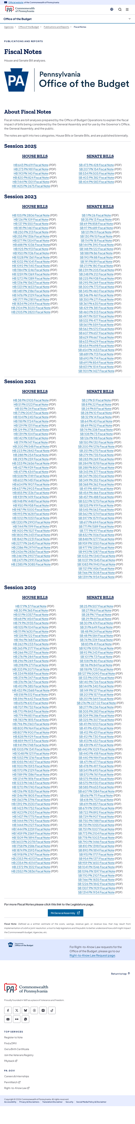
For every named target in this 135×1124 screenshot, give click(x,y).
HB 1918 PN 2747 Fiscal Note (31, 854)
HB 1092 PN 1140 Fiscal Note (31, 266)
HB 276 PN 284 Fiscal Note (31, 656)
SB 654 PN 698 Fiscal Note (96, 345)
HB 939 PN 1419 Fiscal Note (31, 497)
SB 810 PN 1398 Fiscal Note (96, 846)
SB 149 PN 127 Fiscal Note (96, 690)
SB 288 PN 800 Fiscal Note (96, 467)
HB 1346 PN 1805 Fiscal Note (31, 795)
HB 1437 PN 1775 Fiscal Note (31, 816)
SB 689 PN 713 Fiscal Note (96, 354)
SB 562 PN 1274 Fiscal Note (96, 514)
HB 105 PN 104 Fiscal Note (31, 627)
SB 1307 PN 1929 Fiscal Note (96, 888)
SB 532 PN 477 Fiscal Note (96, 320)
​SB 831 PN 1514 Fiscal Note (96, 366)
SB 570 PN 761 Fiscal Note (96, 774)
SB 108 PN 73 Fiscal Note (96, 434)
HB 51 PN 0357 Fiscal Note (31, 614)
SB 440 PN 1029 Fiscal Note (96, 749)
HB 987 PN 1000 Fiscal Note (31, 509)
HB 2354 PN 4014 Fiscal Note (31, 863)
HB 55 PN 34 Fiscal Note (31, 408)
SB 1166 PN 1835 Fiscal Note (96, 879)
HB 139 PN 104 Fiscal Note (31, 434)
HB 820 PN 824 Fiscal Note (31, 177)
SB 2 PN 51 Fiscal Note (96, 400)
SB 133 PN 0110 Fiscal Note (96, 677)
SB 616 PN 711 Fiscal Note (96, 795)
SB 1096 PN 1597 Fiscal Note (96, 871)
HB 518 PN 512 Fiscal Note (31, 694)
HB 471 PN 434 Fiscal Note (31, 471)
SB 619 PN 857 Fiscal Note (96, 804)
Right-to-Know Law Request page (92, 955)
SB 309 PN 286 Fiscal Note (96, 715)
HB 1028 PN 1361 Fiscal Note (31, 257)
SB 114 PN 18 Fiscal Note (96, 240)
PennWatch (11, 1082)
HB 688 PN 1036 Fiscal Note (31, 244)
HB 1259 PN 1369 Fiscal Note (31, 274)
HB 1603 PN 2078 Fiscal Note (31, 842)
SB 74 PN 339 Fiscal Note (96, 640)
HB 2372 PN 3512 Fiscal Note (31, 867)
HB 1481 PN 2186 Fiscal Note (30, 291)
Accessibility (10, 1102)
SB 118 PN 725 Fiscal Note (96, 669)
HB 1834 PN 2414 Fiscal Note (31, 303)
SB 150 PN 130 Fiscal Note (96, 442)
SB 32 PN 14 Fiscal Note (96, 417)
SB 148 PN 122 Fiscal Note (96, 249)
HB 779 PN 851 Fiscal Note (31, 715)
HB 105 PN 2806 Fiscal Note (31, 215)
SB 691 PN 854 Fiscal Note (96, 362)
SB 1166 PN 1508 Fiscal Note (96, 572)
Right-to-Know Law (15, 1087)
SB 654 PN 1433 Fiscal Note (96, 350)
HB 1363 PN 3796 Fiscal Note (31, 799)
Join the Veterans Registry (19, 1055)
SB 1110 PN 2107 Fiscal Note (96, 875)
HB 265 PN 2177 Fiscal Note (31, 648)
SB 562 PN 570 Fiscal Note (96, 329)
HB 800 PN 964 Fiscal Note (31, 728)
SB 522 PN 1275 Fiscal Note (96, 501)
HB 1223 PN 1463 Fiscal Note (31, 783)
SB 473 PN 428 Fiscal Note (96, 165)
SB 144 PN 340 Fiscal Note (96, 686)
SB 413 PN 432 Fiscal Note (96, 741)
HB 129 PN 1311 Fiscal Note (31, 425)
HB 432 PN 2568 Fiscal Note (31, 690)
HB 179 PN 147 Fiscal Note (31, 442)
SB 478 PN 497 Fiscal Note (96, 766)
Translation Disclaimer (52, 1102)
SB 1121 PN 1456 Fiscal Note (96, 568)
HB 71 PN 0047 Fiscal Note (31, 413)
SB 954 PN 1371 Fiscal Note (96, 858)
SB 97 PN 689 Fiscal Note (96, 228)
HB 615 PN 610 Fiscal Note (31, 703)
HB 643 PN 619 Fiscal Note (31, 165)
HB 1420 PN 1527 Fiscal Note (31, 530)
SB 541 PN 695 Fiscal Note (96, 770)
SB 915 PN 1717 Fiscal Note (96, 854)
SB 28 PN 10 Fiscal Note (96, 413)
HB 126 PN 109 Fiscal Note (31, 219)
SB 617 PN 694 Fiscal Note (96, 522)
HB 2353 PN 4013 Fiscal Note (31, 858)
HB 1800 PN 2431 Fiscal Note (31, 535)
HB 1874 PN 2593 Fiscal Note (31, 850)
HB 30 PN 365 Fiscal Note (31, 610)
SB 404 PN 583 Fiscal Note (96, 182)
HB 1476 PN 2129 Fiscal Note (31, 295)
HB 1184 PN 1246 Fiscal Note (30, 270)
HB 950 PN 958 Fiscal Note (31, 505)
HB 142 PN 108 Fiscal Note (31, 438)
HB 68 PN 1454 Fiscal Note (31, 619)
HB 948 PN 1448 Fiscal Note (31, 501)
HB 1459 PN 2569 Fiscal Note (31, 833)
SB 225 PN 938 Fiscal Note (96, 278)
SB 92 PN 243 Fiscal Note (96, 652)
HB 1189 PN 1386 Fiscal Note (30, 774)
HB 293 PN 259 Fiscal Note (31, 459)
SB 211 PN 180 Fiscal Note (96, 266)
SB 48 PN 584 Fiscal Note (96, 635)
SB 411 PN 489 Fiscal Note (96, 488)
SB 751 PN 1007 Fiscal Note (96, 829)
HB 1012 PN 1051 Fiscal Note (30, 518)
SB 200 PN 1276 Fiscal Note (96, 446)
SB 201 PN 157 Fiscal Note (96, 694)
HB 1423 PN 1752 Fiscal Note (31, 808)
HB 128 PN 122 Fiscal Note (31, 635)
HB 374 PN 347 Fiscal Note (31, 677)
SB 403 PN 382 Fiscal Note (96, 177)
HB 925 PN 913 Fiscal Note (31, 249)
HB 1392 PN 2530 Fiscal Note (31, 804)
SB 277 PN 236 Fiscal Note (96, 707)
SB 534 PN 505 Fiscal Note (96, 173)
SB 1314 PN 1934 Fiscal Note (96, 892)
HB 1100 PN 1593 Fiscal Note (31, 766)
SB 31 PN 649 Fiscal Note (96, 627)
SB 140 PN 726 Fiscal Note (96, 682)
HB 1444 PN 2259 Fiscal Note (31, 829)
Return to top (119, 973)
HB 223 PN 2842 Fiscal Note (31, 450)
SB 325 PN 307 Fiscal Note (96, 720)
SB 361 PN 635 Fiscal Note (96, 303)
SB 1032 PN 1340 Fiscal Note (96, 556)
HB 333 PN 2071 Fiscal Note (31, 669)
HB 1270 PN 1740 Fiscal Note (31, 787)
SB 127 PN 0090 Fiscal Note (96, 673)
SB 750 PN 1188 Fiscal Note (96, 820)
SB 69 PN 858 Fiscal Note (96, 223)
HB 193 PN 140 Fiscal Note (31, 173)
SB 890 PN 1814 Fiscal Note (96, 850)
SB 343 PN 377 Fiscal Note (96, 471)
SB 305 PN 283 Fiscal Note (96, 711)
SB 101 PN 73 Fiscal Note (96, 656)
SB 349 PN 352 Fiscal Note (96, 480)
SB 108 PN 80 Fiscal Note (96, 661)
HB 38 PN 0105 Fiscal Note (31, 400)
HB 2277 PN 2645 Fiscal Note (31, 543)
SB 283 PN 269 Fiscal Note (96, 459)
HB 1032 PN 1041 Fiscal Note (31, 261)
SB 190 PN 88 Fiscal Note (96, 257)
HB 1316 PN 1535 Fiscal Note (30, 791)
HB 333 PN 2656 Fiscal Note (31, 463)
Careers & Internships (16, 1076)
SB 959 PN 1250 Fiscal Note (96, 543)
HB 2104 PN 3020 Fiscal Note (31, 308)
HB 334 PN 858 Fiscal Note (31, 673)
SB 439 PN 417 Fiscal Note (96, 745)
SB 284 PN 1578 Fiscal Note (96, 463)
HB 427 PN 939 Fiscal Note (31, 467)
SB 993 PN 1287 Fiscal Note (96, 551)
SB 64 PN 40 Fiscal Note (96, 421)
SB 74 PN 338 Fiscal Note (96, 429)
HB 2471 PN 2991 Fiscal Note (31, 560)
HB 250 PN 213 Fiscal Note (31, 232)
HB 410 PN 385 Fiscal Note (31, 686)
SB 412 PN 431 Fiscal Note (96, 732)
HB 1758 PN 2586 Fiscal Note (31, 846)
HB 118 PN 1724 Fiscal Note (31, 421)
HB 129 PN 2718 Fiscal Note (31, 429)
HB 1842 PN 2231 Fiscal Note (31, 539)
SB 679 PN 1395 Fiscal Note (96, 808)
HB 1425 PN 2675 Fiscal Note (31, 186)
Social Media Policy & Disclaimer (91, 1102)
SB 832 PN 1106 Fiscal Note (96, 535)
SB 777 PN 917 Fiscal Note (96, 530)
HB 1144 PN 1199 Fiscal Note (31, 526)
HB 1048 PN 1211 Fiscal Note (31, 753)
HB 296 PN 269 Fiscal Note (31, 661)
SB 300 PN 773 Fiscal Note (96, 287)
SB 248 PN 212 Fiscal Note (96, 274)
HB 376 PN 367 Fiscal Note (31, 682)
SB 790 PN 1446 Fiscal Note (96, 842)
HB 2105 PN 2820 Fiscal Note (30, 312)
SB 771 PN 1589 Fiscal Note (96, 526)
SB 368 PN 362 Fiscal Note (96, 484)
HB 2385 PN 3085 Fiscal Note (31, 564)
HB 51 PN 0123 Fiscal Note (31, 404)
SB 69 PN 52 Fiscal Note (96, 425)
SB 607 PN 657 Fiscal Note (96, 333)
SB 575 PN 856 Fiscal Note (96, 778)
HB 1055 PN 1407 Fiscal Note (31, 762)
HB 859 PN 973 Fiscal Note (31, 741)
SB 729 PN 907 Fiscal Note (96, 816)
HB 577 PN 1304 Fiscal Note (31, 240)
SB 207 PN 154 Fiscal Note (96, 169)
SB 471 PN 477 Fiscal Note (96, 762)
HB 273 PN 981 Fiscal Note (31, 169)
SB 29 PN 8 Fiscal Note (96, 619)
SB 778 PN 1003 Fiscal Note (96, 837)
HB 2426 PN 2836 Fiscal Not (30, 551)
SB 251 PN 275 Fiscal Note (96, 450)
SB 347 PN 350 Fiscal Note (96, 476)
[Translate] (111, 9)
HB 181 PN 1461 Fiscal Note (31, 228)
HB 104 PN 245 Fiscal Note (31, 417)
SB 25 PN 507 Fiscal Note (96, 606)
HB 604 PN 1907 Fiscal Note (31, 484)
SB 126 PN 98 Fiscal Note (96, 438)
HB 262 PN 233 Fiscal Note (31, 644)
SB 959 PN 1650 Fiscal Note (96, 863)
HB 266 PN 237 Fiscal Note (31, 652)
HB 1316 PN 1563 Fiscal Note (30, 282)
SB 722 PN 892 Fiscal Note (96, 812)
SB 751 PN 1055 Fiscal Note (96, 825)
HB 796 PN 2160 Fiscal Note (31, 724)
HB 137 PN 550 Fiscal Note (31, 223)
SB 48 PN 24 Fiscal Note (96, 631)
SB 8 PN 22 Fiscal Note (96, 404)
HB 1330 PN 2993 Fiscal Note (31, 522)
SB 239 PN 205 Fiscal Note (96, 270)
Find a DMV (10, 1043)
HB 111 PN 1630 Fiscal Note (31, 631)
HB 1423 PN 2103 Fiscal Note (31, 812)
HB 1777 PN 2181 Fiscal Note (31, 299)
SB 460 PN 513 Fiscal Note (96, 312)
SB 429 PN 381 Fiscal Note (96, 308)
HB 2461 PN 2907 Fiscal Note (31, 556)
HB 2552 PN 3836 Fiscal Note (30, 871)
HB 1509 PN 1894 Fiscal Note (31, 837)
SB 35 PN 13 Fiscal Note (96, 219)
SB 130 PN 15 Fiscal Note (96, 236)
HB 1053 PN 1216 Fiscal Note (31, 757)
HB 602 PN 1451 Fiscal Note (31, 480)
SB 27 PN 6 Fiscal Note (96, 610)
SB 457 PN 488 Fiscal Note (96, 497)
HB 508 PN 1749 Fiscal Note (31, 476)
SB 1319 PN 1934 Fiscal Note (96, 577)
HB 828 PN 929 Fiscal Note (31, 736)
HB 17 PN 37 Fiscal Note (30, 606)
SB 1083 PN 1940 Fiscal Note (96, 564)
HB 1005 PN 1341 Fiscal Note (31, 749)
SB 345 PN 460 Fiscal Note (96, 291)
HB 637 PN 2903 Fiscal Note (31, 488)
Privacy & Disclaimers (29, 1102)
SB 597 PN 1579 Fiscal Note (96, 518)
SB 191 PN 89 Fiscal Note (96, 261)
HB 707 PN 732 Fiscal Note (31, 707)
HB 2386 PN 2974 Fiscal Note (31, 547)
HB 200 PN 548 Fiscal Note (31, 446)
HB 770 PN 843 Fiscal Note (31, 711)
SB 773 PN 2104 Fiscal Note (96, 833)
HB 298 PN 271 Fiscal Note (31, 665)
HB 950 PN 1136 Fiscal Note (31, 253)
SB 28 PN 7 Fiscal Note (96, 614)
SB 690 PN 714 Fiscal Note (96, 358)
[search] (120, 9)
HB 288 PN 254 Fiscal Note (31, 455)
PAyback (9, 1060)
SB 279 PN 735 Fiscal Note (96, 455)
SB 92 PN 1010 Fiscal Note (96, 648)
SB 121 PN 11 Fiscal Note (96, 232)
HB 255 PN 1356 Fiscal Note (31, 236)
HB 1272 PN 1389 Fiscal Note (31, 278)
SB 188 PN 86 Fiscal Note (96, 253)
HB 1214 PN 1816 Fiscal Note (31, 778)
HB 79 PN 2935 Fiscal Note (31, 623)
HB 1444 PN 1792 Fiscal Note (31, 820)
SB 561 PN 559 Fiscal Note (96, 324)
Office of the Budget (18, 19)
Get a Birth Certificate (16, 1049)
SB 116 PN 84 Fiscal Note (96, 665)
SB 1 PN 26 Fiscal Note (96, 215)
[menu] (127, 9)
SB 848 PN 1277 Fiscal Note (96, 539)
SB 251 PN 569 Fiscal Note (96, 698)
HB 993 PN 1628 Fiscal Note (31, 514)
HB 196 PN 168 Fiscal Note (31, 640)
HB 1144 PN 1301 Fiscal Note (31, 182)
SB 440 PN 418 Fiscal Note (96, 753)
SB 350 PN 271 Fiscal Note (96, 299)
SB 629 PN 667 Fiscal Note (96, 337)
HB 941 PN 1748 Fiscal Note (31, 745)
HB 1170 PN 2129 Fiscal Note (31, 770)
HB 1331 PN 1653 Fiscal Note (30, 287)
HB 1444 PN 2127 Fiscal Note (31, 825)
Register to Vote (13, 1037)
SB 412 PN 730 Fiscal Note (96, 736)
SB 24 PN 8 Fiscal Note (96, 408)
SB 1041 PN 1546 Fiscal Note (96, 867)
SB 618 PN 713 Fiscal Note (96, 799)
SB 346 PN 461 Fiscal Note (96, 295)
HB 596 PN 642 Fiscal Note (31, 698)
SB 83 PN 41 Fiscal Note (96, 644)
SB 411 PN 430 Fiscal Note (96, 728)
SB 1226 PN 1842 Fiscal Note (96, 884)
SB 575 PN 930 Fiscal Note (96, 783)
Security (69, 1102)
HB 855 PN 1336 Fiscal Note (31, 493)
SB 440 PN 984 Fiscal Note (96, 757)
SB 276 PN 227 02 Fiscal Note (96, 703)
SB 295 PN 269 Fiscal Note (96, 282)
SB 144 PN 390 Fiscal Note (96, 244)
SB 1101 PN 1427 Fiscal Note (96, 371)
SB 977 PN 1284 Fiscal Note (96, 547)
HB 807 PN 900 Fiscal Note (31, 732)
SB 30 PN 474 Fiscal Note (96, 623)
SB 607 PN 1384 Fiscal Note (96, 791)
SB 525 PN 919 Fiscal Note (96, 505)
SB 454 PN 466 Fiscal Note (96, 493)
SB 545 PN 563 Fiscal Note (96, 509)
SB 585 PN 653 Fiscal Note (96, 787)
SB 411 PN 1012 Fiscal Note (96, 724)
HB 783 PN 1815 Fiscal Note (31, 720)
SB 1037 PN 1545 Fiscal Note (96, 560)
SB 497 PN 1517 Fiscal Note (96, 316)
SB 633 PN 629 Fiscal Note (96, 341)
